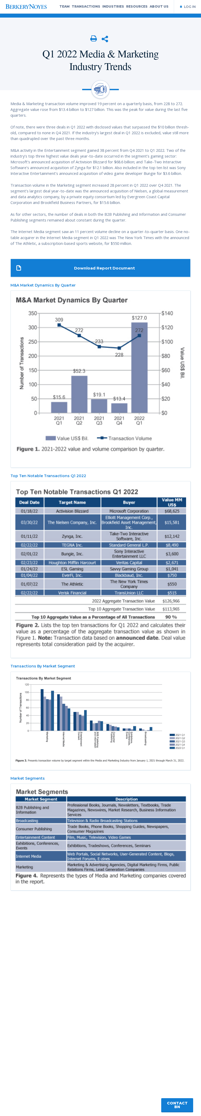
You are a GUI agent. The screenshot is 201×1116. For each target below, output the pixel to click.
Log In (190, 7)
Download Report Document (104, 268)
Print (94, 39)
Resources (137, 6)
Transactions (86, 6)
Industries (113, 6)
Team (64, 6)
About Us (159, 6)
